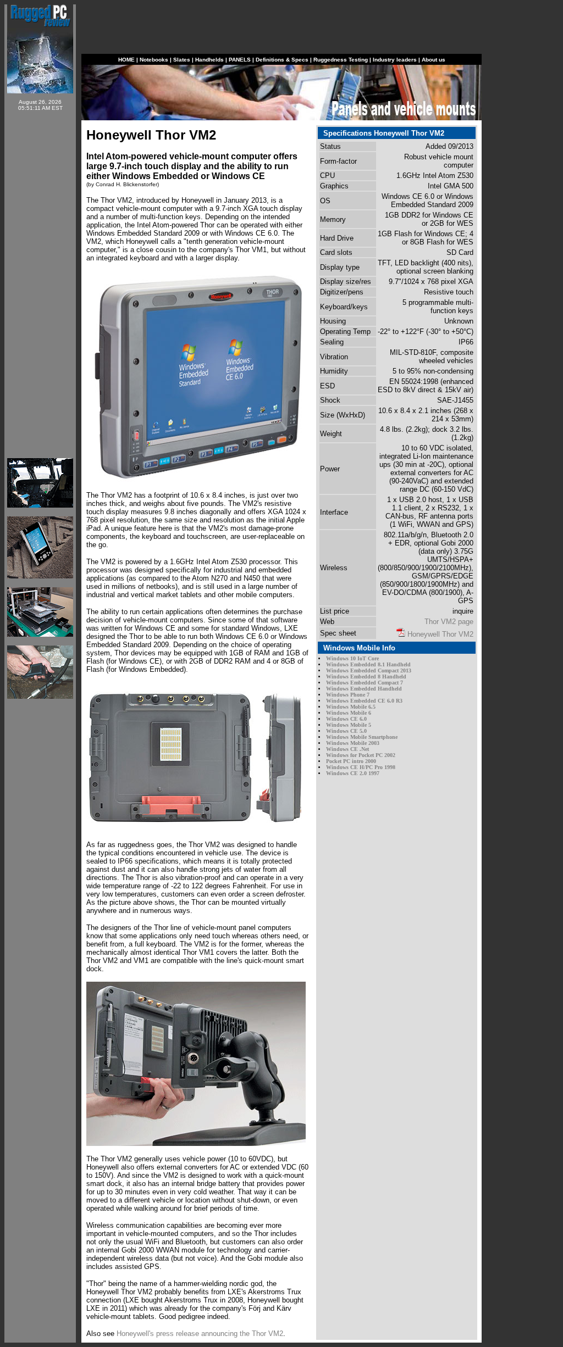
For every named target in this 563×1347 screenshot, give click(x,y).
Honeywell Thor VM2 (440, 634)
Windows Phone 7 (347, 695)
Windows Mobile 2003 (352, 743)
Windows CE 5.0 (346, 731)
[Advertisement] (40, 284)
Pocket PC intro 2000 (351, 761)
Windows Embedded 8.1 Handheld (368, 664)
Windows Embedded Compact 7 (364, 683)
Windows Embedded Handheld (364, 689)
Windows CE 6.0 (346, 719)
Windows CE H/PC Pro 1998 (360, 767)
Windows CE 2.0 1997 (352, 773)
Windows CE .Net (347, 749)
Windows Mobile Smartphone (362, 737)
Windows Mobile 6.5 (351, 707)
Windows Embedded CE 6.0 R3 (364, 701)
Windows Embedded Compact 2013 (368, 670)
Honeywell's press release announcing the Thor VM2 (200, 1333)
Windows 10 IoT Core (352, 658)
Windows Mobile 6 (348, 713)
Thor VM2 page (448, 621)
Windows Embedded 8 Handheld (366, 677)
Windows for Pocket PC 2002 (360, 755)
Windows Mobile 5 (348, 725)
